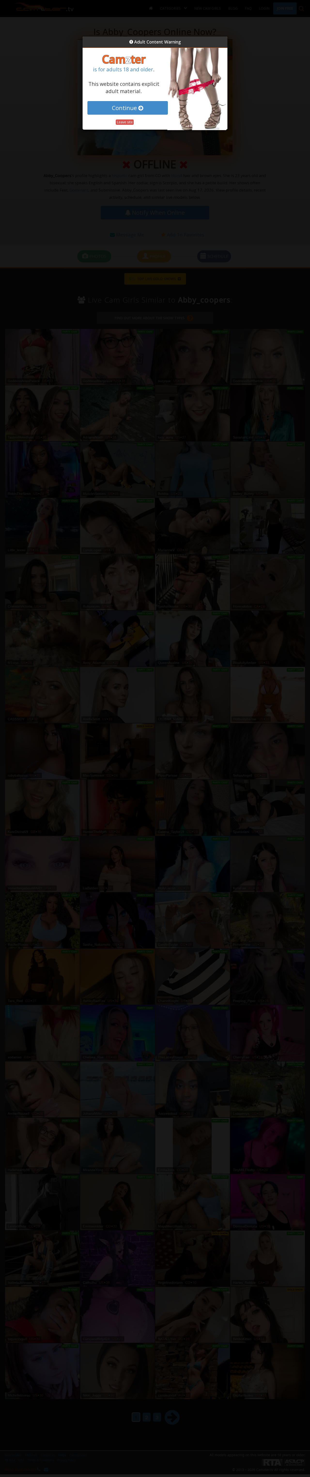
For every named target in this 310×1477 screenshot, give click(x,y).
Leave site (125, 122)
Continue (125, 108)
